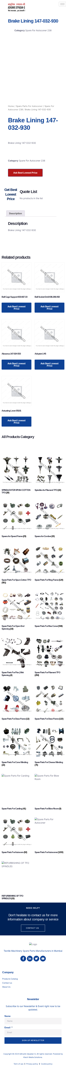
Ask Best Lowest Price (25, 172)
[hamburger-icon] (62, 4)
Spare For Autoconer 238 (38, 30)
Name (7, 1016)
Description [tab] (15, 213)
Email (7, 1027)
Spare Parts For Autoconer (29, 106)
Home (11, 106)
